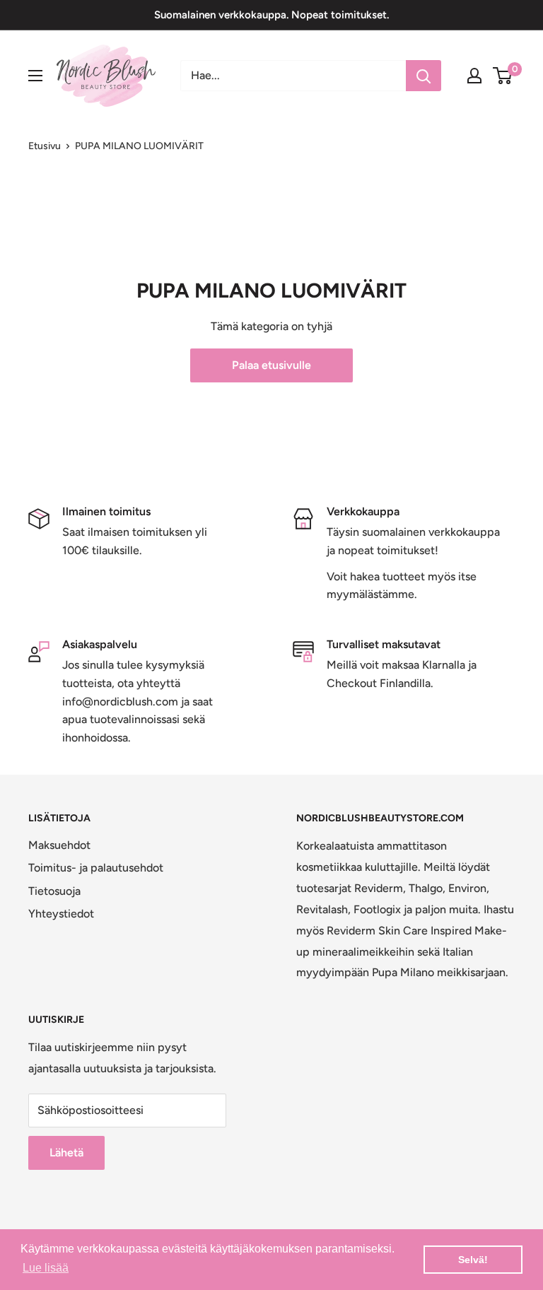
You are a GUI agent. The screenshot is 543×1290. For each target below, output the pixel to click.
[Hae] (423, 75)
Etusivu (44, 146)
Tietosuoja (54, 891)
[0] (503, 75)
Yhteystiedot (61, 913)
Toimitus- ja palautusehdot (95, 867)
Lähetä (66, 1152)
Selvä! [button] (473, 1259)
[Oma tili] (474, 75)
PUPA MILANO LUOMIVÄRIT (139, 146)
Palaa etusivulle (271, 365)
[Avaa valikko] (35, 75)
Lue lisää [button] (46, 1268)
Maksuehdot (59, 845)
